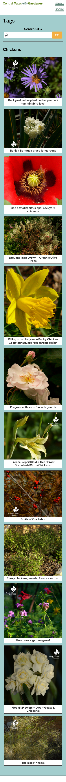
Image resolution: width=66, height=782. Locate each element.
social (59, 9)
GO (57, 35)
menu (59, 3)
